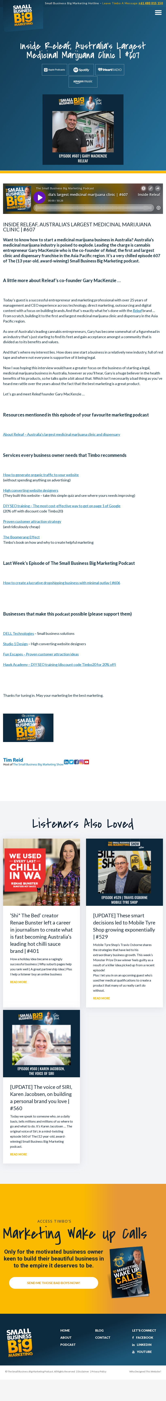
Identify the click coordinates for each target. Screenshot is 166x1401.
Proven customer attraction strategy (32, 521)
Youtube (144, 1352)
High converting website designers (30, 490)
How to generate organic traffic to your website (41, 474)
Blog (99, 1330)
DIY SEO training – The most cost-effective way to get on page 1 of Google (61, 506)
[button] (158, 12)
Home (65, 1330)
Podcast (68, 1344)
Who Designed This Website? (145, 1371)
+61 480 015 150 (150, 3)
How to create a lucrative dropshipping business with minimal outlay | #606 (61, 582)
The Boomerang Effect (21, 537)
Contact (103, 1337)
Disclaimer (83, 1371)
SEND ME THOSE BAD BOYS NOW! (53, 1283)
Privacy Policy (99, 1371)
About (66, 1337)
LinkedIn (143, 1344)
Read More (18, 982)
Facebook (144, 1337)
